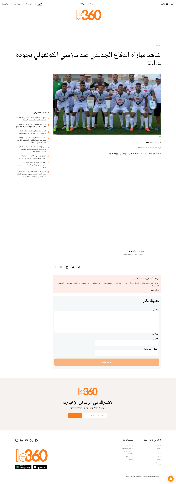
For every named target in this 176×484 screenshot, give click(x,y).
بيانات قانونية (129, 453)
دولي (159, 464)
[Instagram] (16, 440)
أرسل (75, 415)
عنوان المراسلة (151, 349)
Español (5, 4)
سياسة (158, 445)
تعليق (155, 309)
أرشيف (131, 459)
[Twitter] (31, 440)
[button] (171, 479)
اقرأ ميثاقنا (155, 290)
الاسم (155, 338)
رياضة (159, 459)
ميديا (159, 456)
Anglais (17, 4)
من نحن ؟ (130, 445)
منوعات (158, 46)
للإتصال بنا (129, 456)
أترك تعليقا (106, 362)
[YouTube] (26, 440)
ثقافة (159, 453)
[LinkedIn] (21, 440)
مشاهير (158, 462)
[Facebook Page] (36, 440)
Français (29, 4)
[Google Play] (23, 467)
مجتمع (159, 451)
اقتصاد (159, 448)
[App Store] (40, 467)
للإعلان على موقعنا (127, 451)
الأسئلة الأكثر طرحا (127, 448)
